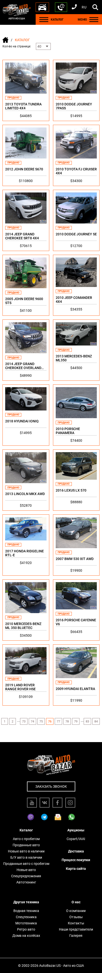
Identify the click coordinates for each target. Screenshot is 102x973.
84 (96, 721)
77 (58, 721)
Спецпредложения (26, 876)
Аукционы (75, 830)
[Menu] (44, 19)
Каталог (26, 830)
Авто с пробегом (26, 839)
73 (24, 721)
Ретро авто (26, 929)
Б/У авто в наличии (26, 857)
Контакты (76, 923)
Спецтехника (26, 917)
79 (75, 721)
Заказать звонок (51, 786)
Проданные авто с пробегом (26, 864)
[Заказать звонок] (61, 7)
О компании (76, 911)
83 (87, 721)
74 (32, 721)
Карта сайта (76, 869)
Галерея (75, 936)
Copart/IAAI (76, 839)
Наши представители (76, 929)
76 (49, 721)
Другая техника (26, 902)
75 (41, 721)
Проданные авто (26, 845)
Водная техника (26, 911)
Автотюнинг (26, 882)
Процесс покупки (76, 860)
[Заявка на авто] (42, 7)
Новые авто (26, 870)
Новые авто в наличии (26, 851)
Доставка (76, 851)
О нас (76, 902)
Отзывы (76, 917)
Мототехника (26, 923)
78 (67, 721)
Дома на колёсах (26, 936)
